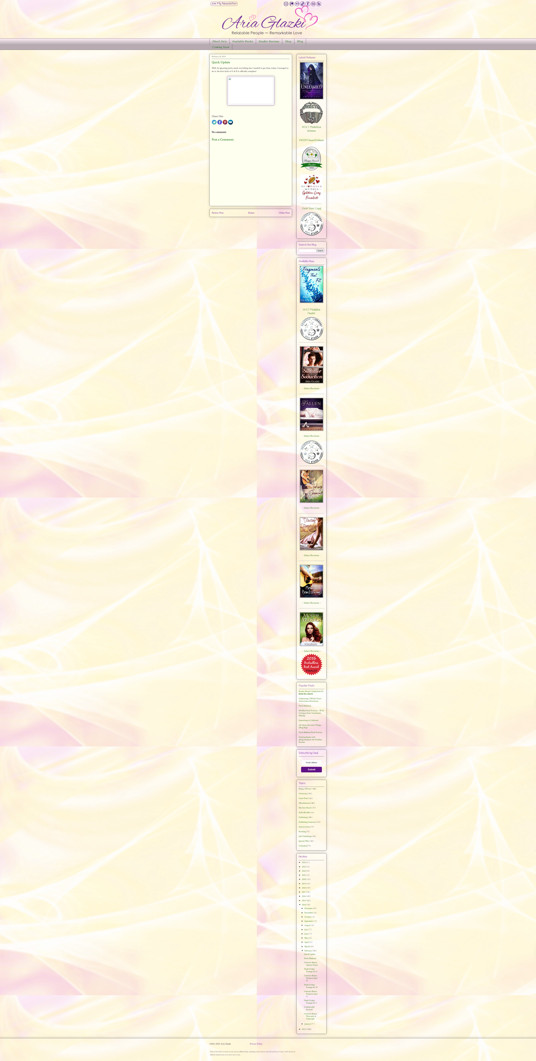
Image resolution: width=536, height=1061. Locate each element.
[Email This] (230, 124)
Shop (288, 42)
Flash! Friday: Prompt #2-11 (310, 970)
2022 (304, 871)
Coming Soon (220, 47)
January (307, 1024)
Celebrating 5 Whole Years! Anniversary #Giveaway (310, 699)
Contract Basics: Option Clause (311, 963)
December (308, 908)
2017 (304, 892)
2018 (304, 888)
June (306, 933)
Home (251, 213)
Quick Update (309, 954)
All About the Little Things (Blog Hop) (310, 726)
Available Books (242, 42)
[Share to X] (214, 124)
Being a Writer (305, 788)
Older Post (284, 213)
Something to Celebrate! (309, 720)
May (306, 938)
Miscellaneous (305, 803)
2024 (304, 862)
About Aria (219, 42)
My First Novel (305, 807)
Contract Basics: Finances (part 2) (311, 978)
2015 (304, 900)
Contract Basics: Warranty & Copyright (310, 1016)
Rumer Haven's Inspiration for (311, 692)
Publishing (303, 817)
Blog (300, 42)
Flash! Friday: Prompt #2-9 (310, 1001)
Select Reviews (311, 602)
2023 (304, 866)
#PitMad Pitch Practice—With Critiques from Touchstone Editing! (311, 713)
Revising (302, 831)
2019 (304, 883)
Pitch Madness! (305, 705)
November (309, 912)
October (308, 917)
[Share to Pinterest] (225, 124)
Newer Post (218, 213)
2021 (304, 875)
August (307, 925)
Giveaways (303, 793)
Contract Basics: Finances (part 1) (311, 994)
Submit (311, 769)
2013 (304, 1029)
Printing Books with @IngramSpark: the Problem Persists (310, 739)
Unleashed (303, 845)
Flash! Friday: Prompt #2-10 (311, 986)
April (306, 942)
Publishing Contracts (307, 822)
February (308, 950)
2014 (304, 904)
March (307, 946)
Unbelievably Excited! (309, 1008)
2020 (304, 879)
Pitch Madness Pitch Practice (310, 732)
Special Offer (304, 841)
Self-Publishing (305, 836)
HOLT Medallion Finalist (311, 311)
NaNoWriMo (304, 812)
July (306, 929)
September (309, 921)
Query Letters (305, 826)
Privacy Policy (256, 1043)
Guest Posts (303, 798)
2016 (304, 896)
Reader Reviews (269, 42)
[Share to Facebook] (219, 124)
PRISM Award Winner (311, 140)
